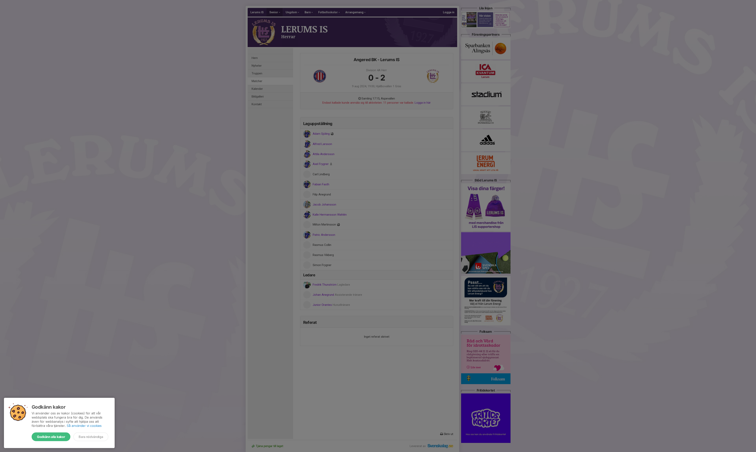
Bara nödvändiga (91, 437)
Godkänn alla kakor (51, 437)
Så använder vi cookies (84, 426)
